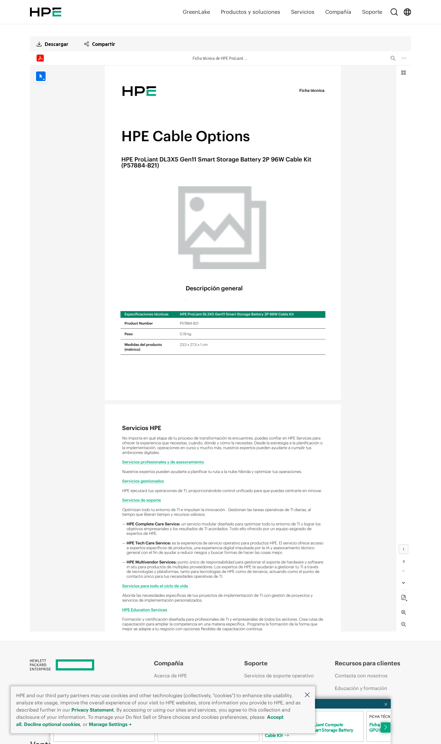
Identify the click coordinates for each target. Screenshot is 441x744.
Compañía (338, 11)
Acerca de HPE (170, 676)
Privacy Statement (92, 710)
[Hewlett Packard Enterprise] (45, 12)
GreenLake (196, 11)
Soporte (372, 11)
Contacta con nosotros (361, 676)
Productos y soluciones (250, 11)
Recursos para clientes (367, 663)
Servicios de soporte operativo (279, 676)
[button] (307, 695)
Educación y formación (361, 688)
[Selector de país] (407, 12)
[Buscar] (394, 12)
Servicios (302, 11)
